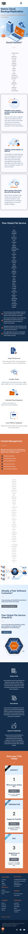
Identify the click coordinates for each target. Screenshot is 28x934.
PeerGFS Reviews (5, 917)
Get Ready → (14, 823)
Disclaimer (14, 926)
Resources (17, 900)
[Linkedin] (20, 929)
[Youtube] (24, 929)
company (4, 900)
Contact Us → (14, 791)
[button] (2, 931)
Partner (17, 891)
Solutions (17, 876)
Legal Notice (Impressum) (7, 924)
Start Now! (14, 859)
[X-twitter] (17, 929)
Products (4, 887)
